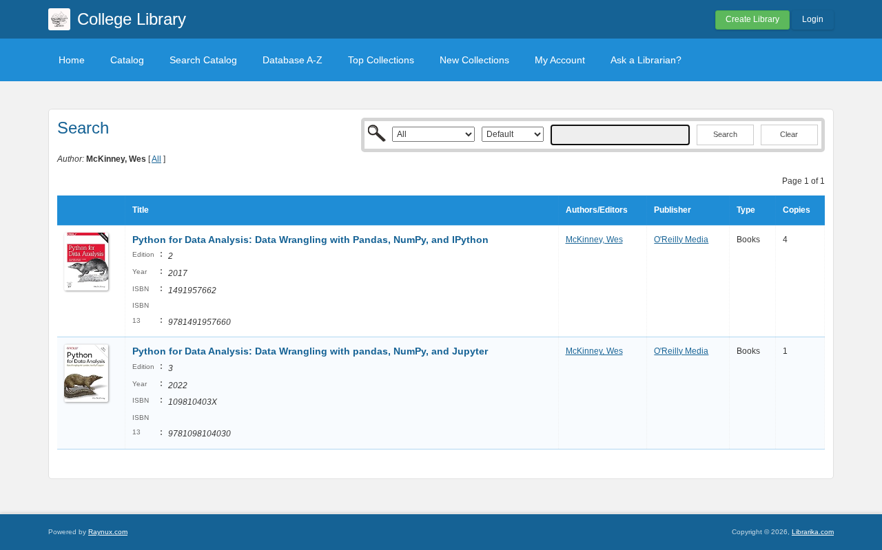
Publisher (672, 210)
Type (746, 210)
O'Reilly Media (681, 239)
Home (72, 59)
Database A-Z (292, 59)
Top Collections (381, 59)
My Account (560, 59)
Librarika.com (813, 532)
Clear (789, 134)
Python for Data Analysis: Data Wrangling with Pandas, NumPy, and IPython (310, 239)
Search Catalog (203, 59)
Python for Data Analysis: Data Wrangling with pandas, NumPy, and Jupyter (310, 351)
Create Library (752, 19)
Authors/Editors (597, 210)
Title (140, 210)
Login (812, 19)
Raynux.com (107, 532)
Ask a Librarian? (646, 59)
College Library (131, 19)
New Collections (474, 59)
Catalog (127, 59)
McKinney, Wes (594, 239)
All (156, 159)
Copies (796, 210)
